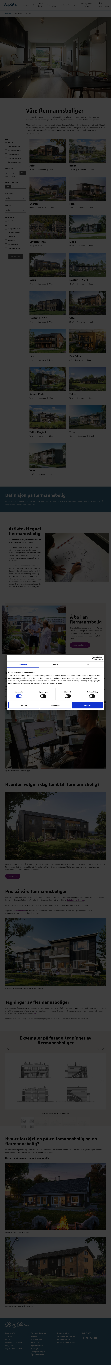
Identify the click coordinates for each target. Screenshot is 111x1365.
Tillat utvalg (55, 705)
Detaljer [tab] (56, 664)
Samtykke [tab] (23, 664)
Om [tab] (88, 664)
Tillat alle (87, 705)
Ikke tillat (23, 705)
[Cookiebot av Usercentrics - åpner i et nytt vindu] (93, 658)
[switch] (43, 696)
